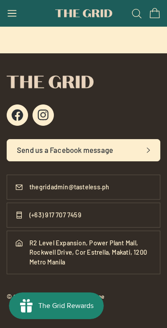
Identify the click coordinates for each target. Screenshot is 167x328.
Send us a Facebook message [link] (65, 149)
